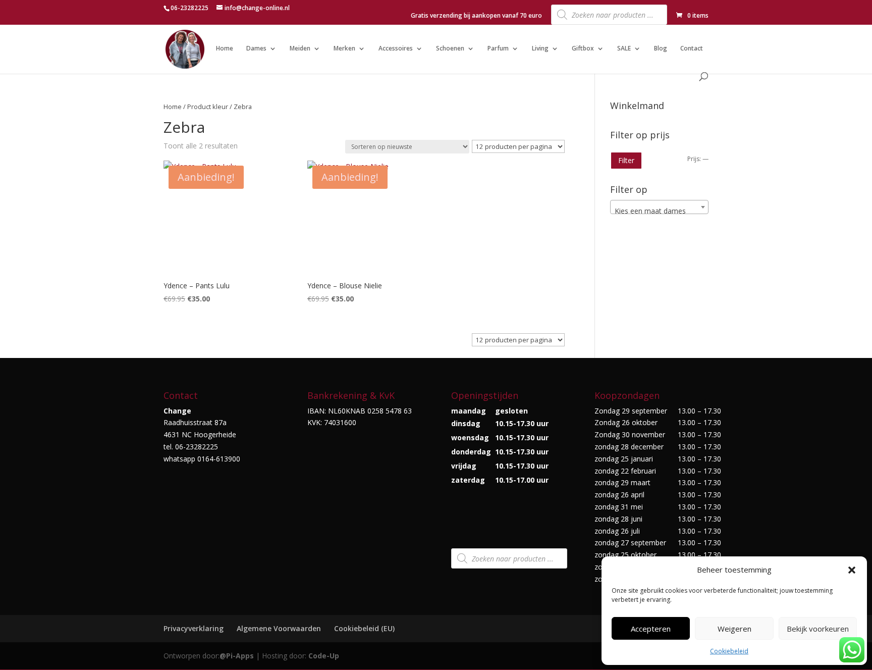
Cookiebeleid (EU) (364, 628)
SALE (624, 49)
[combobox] (659, 207)
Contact (691, 49)
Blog (660, 49)
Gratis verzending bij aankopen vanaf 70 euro (476, 16)
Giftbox (583, 49)
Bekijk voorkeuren (818, 629)
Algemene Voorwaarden (279, 628)
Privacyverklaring (194, 628)
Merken (344, 49)
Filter (626, 160)
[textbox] (659, 211)
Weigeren (734, 629)
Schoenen (450, 49)
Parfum (498, 49)
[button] (852, 570)
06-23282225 (189, 8)
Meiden (300, 49)
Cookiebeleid (729, 651)
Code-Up (323, 655)
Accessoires (395, 49)
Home (224, 49)
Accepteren (651, 629)
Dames (256, 49)
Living (540, 49)
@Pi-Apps (237, 655)
